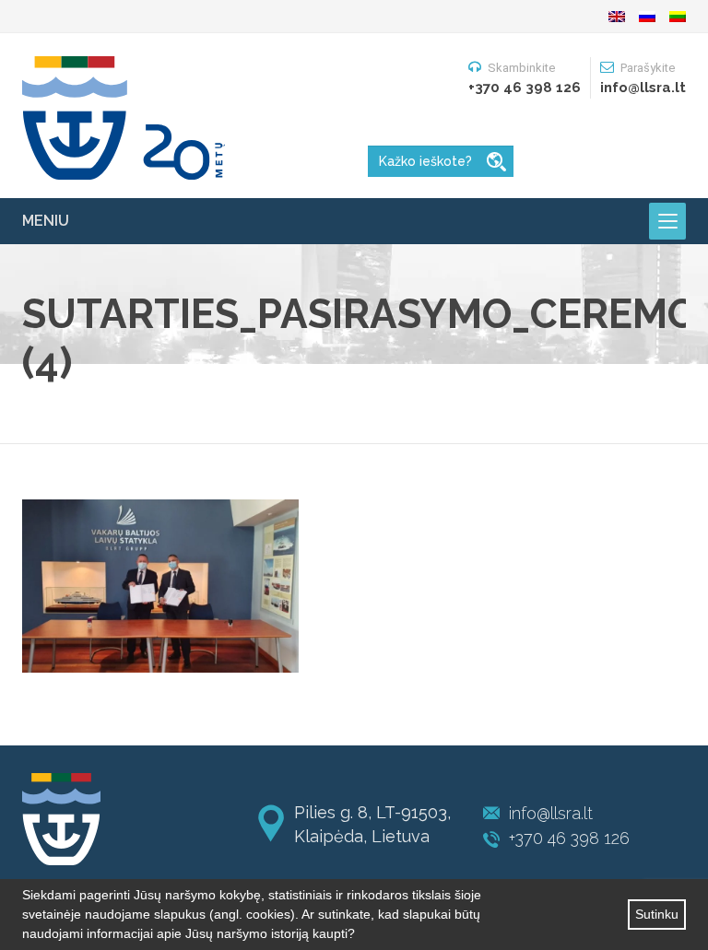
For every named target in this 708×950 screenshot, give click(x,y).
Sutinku (656, 914)
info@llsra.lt (551, 813)
